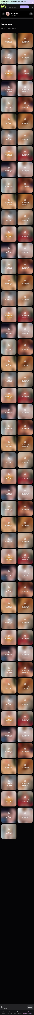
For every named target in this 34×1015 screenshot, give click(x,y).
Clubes (3, 1013)
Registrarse (24, 7)
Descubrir (9, 1013)
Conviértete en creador (28, 1013)
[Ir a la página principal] (3, 6)
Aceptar (30, 1007)
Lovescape (14, 1)
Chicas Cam (12, 7)
